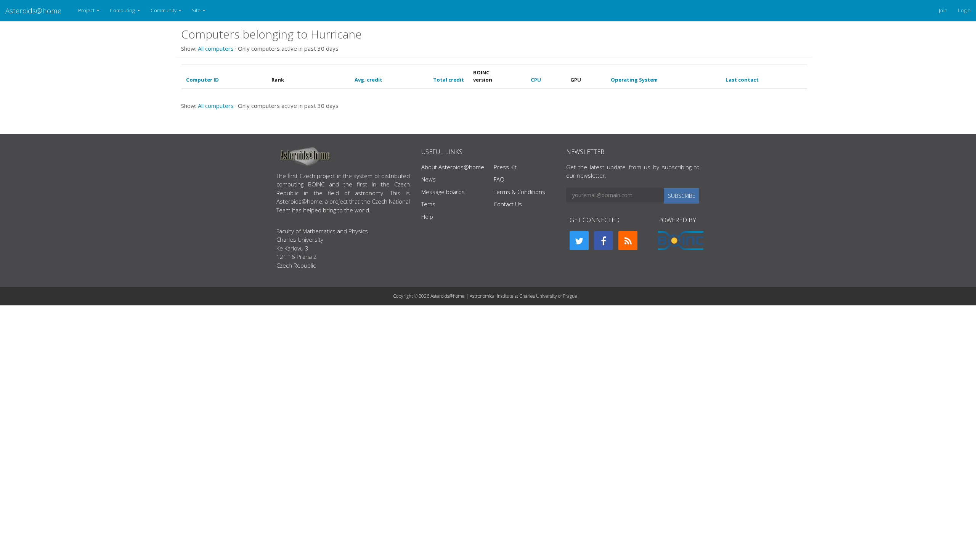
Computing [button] (123, 10)
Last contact (742, 79)
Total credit (448, 79)
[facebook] (603, 240)
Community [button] (164, 10)
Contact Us (508, 204)
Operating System (634, 79)
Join (943, 10)
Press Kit (505, 167)
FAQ (499, 179)
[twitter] (579, 240)
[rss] (627, 240)
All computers (216, 48)
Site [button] (197, 10)
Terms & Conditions (519, 192)
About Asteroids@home (452, 167)
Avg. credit (368, 79)
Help (427, 216)
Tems (428, 204)
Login (964, 10)
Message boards (443, 192)
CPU (536, 79)
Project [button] (87, 10)
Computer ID (202, 79)
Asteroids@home (33, 10)
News (428, 179)
